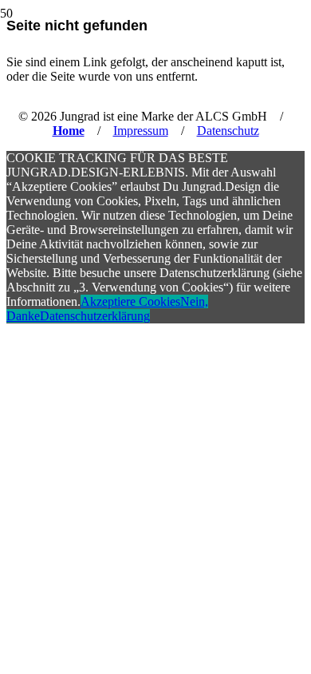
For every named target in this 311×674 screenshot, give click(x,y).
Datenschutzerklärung (95, 316)
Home (69, 130)
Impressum (140, 130)
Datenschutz (228, 130)
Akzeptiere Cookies (130, 301)
